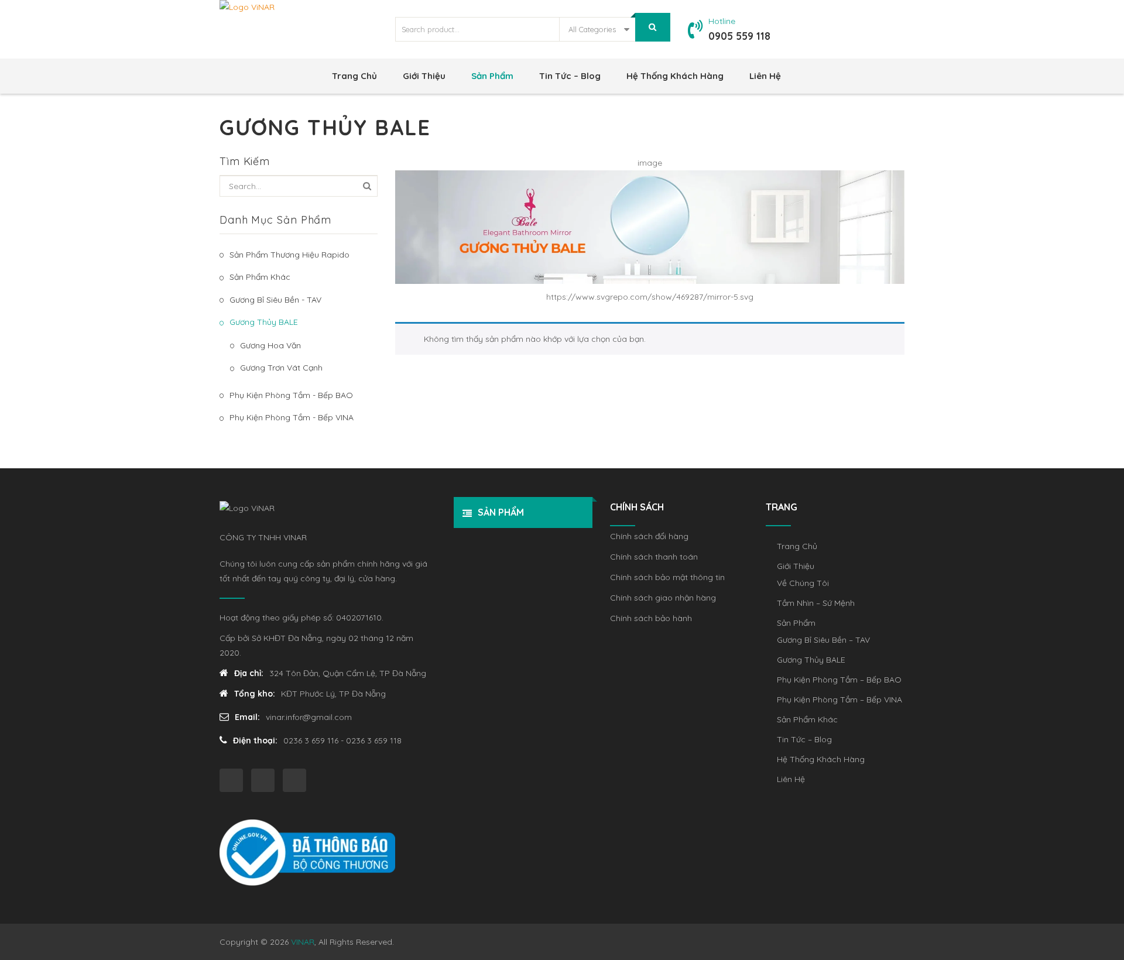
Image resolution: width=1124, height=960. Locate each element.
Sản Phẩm (492, 75)
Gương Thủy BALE (263, 322)
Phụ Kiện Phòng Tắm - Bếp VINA (291, 417)
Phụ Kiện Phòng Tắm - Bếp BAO (291, 395)
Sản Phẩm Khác (259, 277)
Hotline (721, 21)
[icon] (231, 780)
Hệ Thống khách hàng (675, 75)
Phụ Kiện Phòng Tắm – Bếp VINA (839, 699)
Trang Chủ (354, 75)
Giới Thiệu (424, 75)
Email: (247, 717)
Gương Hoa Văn (270, 345)
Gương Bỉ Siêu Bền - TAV (275, 299)
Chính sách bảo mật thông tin (667, 577)
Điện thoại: (255, 740)
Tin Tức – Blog (570, 75)
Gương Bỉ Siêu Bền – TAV (823, 640)
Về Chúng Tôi (803, 583)
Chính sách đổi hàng (649, 536)
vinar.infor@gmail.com (309, 717)
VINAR (302, 942)
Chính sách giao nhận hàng (663, 597)
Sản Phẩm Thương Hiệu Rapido (289, 254)
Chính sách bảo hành (651, 618)
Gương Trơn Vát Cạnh (281, 367)
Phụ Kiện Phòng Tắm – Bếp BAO (839, 679)
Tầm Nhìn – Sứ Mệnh (816, 603)
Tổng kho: (254, 693)
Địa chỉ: (248, 673)
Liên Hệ (765, 75)
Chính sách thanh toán (654, 556)
